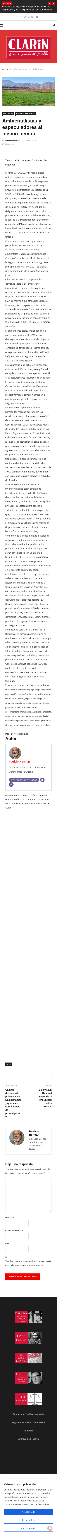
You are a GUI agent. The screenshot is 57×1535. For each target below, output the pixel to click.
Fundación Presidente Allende (28, 1414)
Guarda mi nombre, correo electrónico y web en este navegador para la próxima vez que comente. (28, 1263)
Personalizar (28, 1520)
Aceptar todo (28, 1511)
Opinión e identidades (25, 114)
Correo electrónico (14, 1230)
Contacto (28, 1430)
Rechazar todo (28, 1528)
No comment (11, 144)
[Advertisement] (28, 940)
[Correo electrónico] (42, 780)
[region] (28, 1507)
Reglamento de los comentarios (28, 1422)
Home (5, 69)
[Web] (11, 784)
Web (7, 1243)
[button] (49, 3)
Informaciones (20, 69)
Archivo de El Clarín (28, 1438)
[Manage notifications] (49, 1528)
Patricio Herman (12, 140)
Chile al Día (37, 69)
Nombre (9, 1217)
